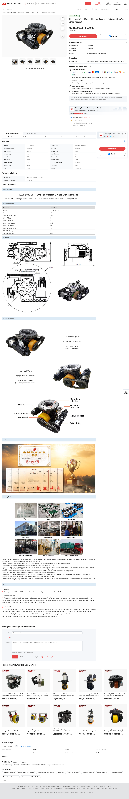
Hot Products (21, 786)
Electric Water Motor (88, 772)
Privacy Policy (90, 792)
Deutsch (61, 788)
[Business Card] (124, 141)
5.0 (105, 136)
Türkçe (98, 788)
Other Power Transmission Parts (48, 12)
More (3, 780)
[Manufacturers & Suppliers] (11, 3)
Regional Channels (85, 786)
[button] (90, 136)
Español (29, 788)
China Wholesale (57, 786)
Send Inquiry (83, 36)
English (23, 788)
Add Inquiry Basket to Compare (34, 68)
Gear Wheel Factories (9, 772)
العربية (73, 788)
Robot (66, 750)
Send (15, 657)
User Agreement (74, 792)
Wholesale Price (67, 786)
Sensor (35, 753)
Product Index (95, 786)
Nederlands (68, 788)
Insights (109, 786)
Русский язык (49, 788)
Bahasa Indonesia (113, 788)
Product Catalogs (26, 746)
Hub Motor (5, 756)
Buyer (87, 9)
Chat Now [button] (114, 36)
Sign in (125, 4)
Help (96, 9)
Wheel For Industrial (73, 772)
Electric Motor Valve (116, 772)
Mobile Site (102, 786)
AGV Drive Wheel (100, 750)
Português (35, 788)
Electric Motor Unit (102, 772)
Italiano (56, 788)
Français (42, 788)
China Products (30, 786)
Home (3, 12)
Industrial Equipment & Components (15, 12)
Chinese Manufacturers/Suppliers (44, 786)
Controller (4, 753)
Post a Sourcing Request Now (50, 657)
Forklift (98, 753)
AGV (34, 750)
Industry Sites (76, 786)
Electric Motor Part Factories (26, 772)
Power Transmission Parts (32, 12)
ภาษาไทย (93, 788)
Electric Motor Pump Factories (46, 772)
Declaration (82, 792)
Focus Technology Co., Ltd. (53, 792)
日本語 (83, 788)
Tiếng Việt (104, 788)
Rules (126, 9)
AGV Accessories (69, 753)
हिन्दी (88, 788)
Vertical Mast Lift (6, 750)
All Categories (8, 9)
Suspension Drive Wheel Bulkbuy (30, 777)
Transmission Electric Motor (10, 777)
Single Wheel (61, 772)
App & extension (105, 9)
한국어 (78, 788)
